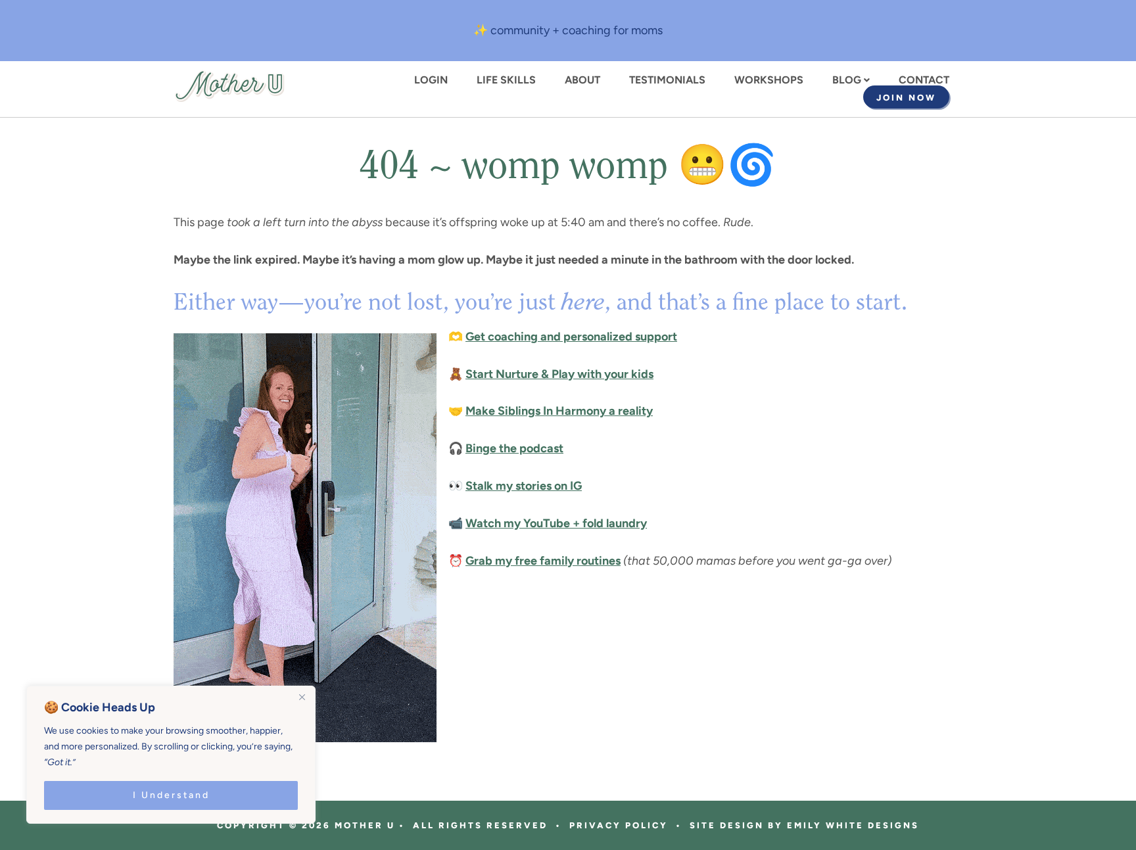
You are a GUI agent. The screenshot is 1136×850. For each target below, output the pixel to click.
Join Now (906, 98)
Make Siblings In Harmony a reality (559, 411)
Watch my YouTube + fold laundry (556, 523)
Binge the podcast (514, 448)
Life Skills (506, 80)
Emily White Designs (853, 825)
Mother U (229, 86)
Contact (924, 80)
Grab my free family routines (543, 561)
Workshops (768, 80)
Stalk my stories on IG (523, 486)
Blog (846, 80)
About (582, 80)
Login (431, 80)
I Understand (171, 795)
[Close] (302, 697)
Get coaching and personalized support (571, 336)
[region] (171, 755)
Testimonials (667, 80)
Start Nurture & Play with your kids (559, 374)
